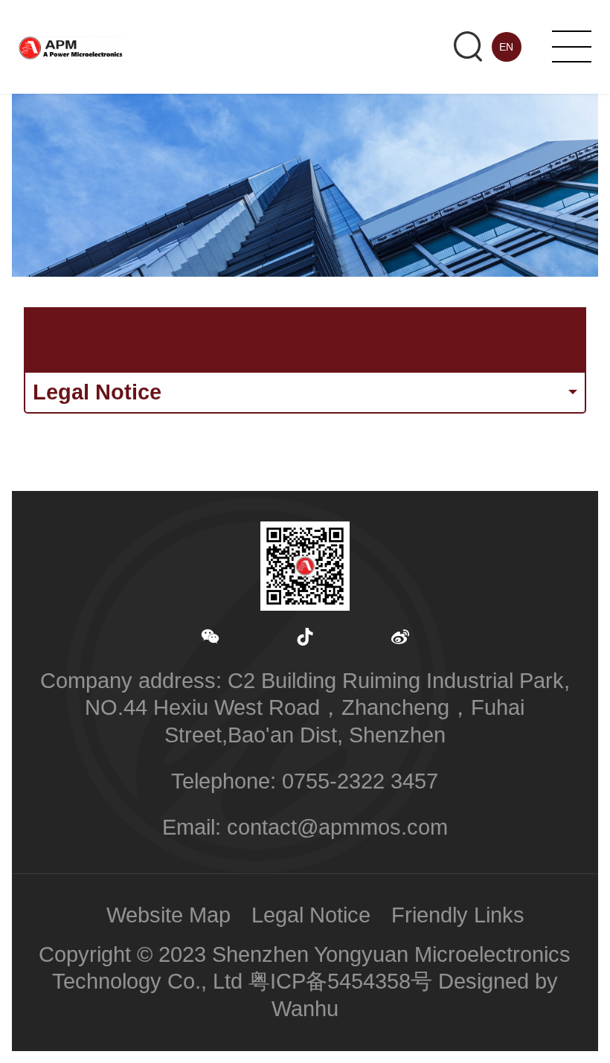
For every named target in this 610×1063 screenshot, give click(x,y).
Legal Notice (310, 915)
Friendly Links (457, 915)
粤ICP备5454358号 (340, 981)
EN (506, 47)
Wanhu (305, 1009)
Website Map (168, 915)
